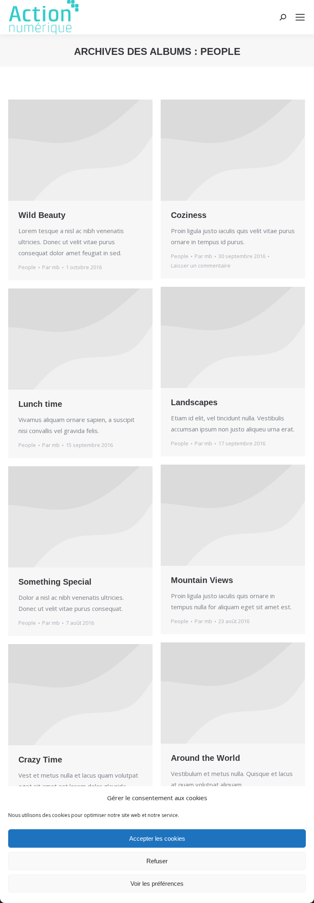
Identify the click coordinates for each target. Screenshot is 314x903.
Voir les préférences (157, 883)
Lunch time (40, 403)
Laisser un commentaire (201, 265)
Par (51, 267)
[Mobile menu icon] (300, 17)
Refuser (157, 861)
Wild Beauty (41, 215)
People (27, 267)
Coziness (188, 215)
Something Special (55, 581)
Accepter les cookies (157, 838)
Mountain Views (202, 580)
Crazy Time (40, 759)
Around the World (205, 757)
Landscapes (194, 402)
